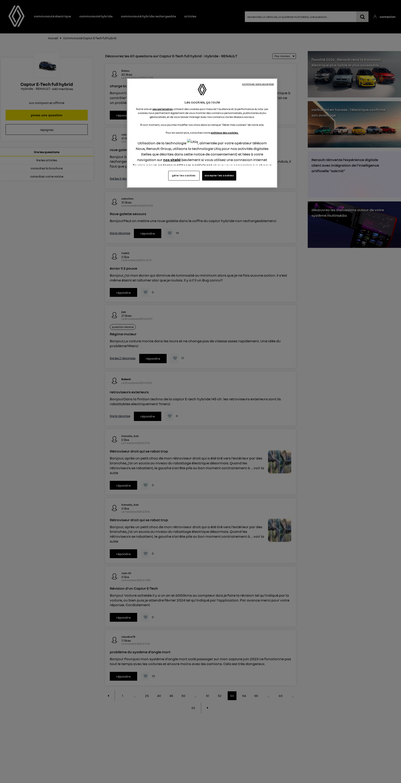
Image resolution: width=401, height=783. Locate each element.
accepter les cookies (219, 175)
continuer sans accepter (258, 84)
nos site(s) (172, 159)
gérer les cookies (184, 175)
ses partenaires (162, 109)
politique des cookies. (225, 132)
